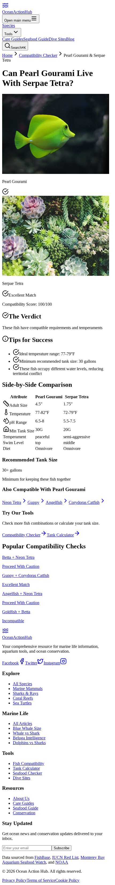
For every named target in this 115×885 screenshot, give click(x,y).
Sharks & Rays (25, 693)
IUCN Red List (65, 857)
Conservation (24, 813)
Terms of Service (41, 880)
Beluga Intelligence (29, 738)
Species (8, 25)
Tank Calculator (26, 768)
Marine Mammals (28, 688)
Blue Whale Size (27, 728)
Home (7, 55)
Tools (8, 34)
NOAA (61, 862)
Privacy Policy (14, 880)
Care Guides (12, 39)
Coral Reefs (23, 698)
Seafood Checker (27, 773)
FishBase (42, 857)
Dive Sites (57, 39)
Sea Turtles (22, 703)
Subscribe (61, 848)
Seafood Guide (36, 39)
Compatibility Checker (38, 55)
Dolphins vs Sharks (29, 742)
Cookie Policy (67, 880)
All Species (22, 683)
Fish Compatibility (28, 763)
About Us (21, 798)
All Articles (22, 723)
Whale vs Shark (26, 733)
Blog (70, 39)
